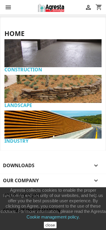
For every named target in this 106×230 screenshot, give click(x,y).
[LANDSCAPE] (53, 78)
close (50, 225)
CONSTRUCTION (23, 69)
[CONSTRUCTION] (53, 42)
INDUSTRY (16, 141)
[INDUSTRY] (53, 113)
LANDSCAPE (18, 105)
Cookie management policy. (53, 216)
